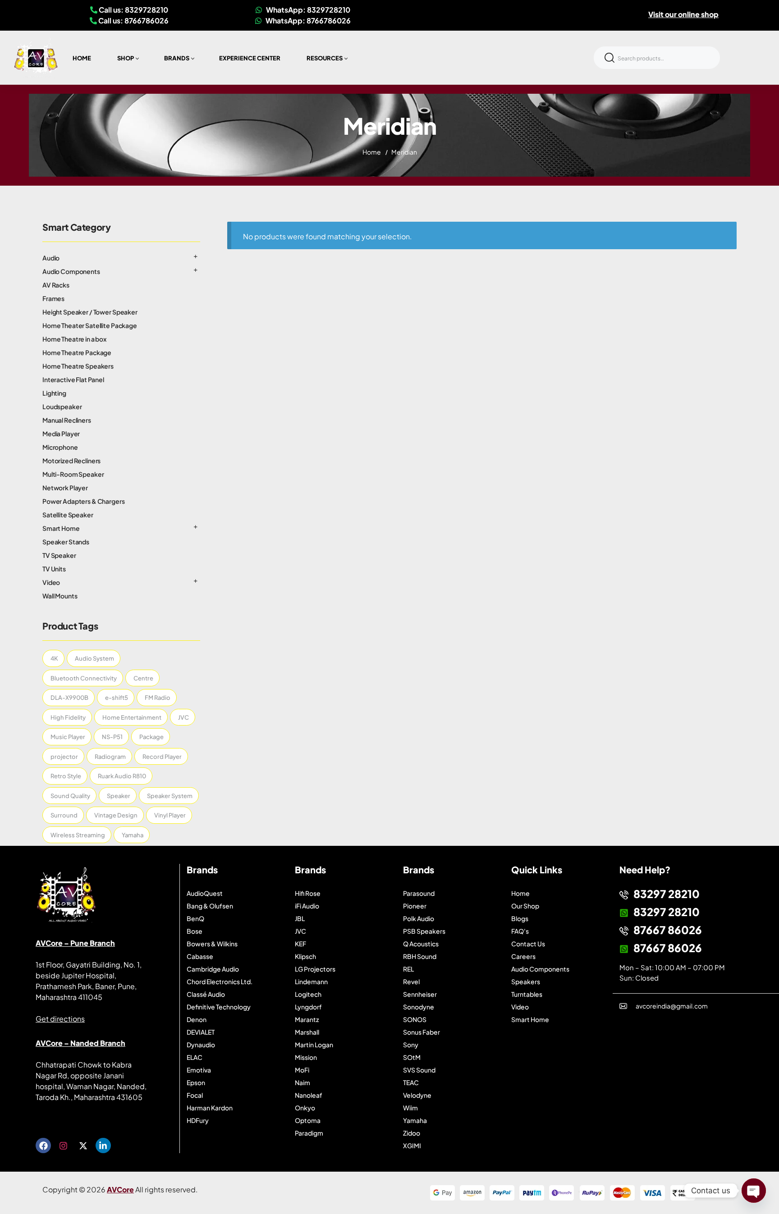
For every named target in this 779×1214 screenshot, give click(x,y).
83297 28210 (666, 893)
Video (51, 582)
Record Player (162, 756)
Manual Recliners (66, 420)
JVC (183, 717)
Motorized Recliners (71, 460)
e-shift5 (116, 697)
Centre (143, 678)
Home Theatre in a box (74, 339)
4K (54, 658)
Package (151, 736)
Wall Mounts (59, 596)
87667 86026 (667, 929)
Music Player (67, 736)
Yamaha (132, 835)
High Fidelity (68, 717)
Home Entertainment (131, 717)
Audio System (94, 658)
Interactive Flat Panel (73, 379)
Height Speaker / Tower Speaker (89, 312)
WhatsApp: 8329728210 (307, 9)
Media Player (61, 433)
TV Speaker (59, 555)
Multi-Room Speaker (73, 474)
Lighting (54, 393)
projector (64, 756)
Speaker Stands (65, 542)
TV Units (54, 569)
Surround (64, 815)
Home (371, 152)
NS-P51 (112, 736)
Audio (51, 258)
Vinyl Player (170, 815)
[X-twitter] (83, 1145)
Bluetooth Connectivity (83, 678)
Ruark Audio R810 (122, 776)
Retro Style (65, 776)
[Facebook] (43, 1145)
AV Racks (55, 285)
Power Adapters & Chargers (83, 501)
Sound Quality (70, 795)
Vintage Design (115, 815)
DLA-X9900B (69, 697)
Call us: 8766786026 (133, 20)
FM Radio (157, 697)
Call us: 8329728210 (132, 9)
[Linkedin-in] (103, 1145)
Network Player (65, 488)
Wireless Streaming (77, 835)
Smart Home (61, 528)
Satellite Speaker (67, 515)
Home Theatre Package (76, 352)
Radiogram (110, 756)
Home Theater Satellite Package (89, 325)
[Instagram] (63, 1145)
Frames (53, 298)
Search (609, 57)
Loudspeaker (62, 406)
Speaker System (169, 795)
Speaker (118, 795)
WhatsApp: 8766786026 (307, 20)
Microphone (60, 447)
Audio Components (71, 271)
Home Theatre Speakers (78, 366)
